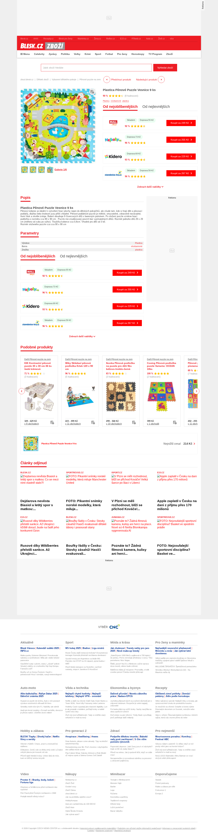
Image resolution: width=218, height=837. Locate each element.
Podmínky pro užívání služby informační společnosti (139, 828)
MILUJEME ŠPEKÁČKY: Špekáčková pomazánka (175, 666)
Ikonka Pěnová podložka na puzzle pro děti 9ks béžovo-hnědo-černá (120, 366)
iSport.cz (117, 472)
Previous (22, 391)
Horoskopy (137, 54)
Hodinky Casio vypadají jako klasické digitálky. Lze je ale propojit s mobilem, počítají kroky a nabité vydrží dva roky (86, 709)
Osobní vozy (70, 787)
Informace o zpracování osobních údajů (178, 828)
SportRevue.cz (74, 472)
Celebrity (39, 54)
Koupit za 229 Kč (180, 156)
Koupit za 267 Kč (180, 173)
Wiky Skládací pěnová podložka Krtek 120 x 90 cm (79, 366)
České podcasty (162, 783)
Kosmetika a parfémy (119, 797)
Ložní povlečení (116, 807)
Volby (77, 54)
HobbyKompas (71, 801)
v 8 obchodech (31, 424)
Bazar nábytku (116, 811)
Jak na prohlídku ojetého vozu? (78, 797)
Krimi (88, 54)
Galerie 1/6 (60, 169)
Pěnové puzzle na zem (90, 79)
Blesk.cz (25, 472)
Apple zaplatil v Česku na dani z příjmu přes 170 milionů (177, 505)
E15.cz (160, 472)
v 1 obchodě (153, 424)
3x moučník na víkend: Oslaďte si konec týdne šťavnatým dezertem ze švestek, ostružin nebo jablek (174, 709)
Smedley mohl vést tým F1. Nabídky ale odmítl (39, 707)
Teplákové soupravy (118, 801)
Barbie (113, 787)
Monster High (115, 783)
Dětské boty (115, 804)
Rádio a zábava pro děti (165, 787)
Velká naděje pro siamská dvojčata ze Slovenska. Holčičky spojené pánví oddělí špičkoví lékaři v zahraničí (175, 660)
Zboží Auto (69, 807)
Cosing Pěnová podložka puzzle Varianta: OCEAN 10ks (161, 366)
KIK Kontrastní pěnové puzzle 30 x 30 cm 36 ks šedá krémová (38, 366)
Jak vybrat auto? (72, 814)
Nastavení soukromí (104, 831)
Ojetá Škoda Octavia (74, 811)
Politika (65, 54)
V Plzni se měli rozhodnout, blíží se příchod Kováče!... (127, 505)
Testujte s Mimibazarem (120, 780)
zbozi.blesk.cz (26, 79)
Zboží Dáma (70, 790)
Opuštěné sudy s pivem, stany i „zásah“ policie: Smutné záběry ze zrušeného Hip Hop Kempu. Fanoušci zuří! (40, 666)
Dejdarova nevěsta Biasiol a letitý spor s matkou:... (36, 505)
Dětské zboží (43, 79)
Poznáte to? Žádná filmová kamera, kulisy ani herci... (129, 549)
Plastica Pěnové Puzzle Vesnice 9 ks (129, 90)
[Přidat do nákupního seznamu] (92, 92)
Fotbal (109, 54)
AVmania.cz (118, 517)
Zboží (169, 54)
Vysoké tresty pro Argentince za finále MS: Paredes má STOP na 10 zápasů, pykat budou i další (85, 661)
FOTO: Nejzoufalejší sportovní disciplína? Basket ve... (173, 549)
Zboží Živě (69, 783)
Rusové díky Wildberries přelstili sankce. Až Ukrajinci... (39, 549)
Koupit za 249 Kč (180, 122)
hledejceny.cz (71, 780)
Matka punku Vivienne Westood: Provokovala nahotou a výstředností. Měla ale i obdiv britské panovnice (39, 657)
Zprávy (53, 54)
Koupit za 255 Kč (180, 139)
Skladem (131, 120)
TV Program (155, 54)
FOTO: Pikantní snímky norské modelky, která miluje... (84, 505)
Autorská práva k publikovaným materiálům (98, 828)
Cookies (90, 831)
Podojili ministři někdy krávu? (32, 796)
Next (196, 391)
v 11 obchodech (73, 424)
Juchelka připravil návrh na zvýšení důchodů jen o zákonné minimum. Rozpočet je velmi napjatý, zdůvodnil (131, 703)
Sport (98, 54)
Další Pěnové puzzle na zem (37, 359)
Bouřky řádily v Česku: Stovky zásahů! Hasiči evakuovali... (84, 549)
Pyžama (113, 794)
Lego (112, 790)
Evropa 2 (159, 794)
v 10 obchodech (114, 424)
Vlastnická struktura (122, 831)
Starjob (158, 780)
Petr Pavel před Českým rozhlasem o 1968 (38, 793)
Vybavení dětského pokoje (64, 79)
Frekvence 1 (160, 790)
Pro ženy (122, 54)
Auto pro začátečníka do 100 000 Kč (80, 804)
